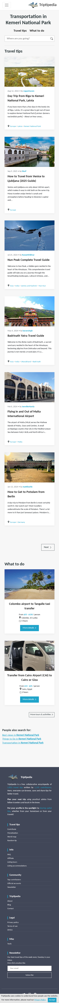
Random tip (12, 841)
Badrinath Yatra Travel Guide (26, 335)
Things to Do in (21, 739)
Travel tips (20, 30)
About (9, 901)
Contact (10, 909)
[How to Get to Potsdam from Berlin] (29, 467)
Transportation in (22, 743)
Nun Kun (42, 286)
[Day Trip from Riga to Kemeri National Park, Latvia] (29, 72)
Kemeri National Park (32, 126)
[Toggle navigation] (6, 5)
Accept (52, 1000)
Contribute (11, 829)
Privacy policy (13, 922)
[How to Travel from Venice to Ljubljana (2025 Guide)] (29, 152)
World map (11, 837)
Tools (9, 944)
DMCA (10, 930)
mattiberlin (28, 487)
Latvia (20, 126)
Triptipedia (47, 5)
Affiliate (10, 858)
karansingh (28, 331)
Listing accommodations (17, 866)
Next (46, 547)
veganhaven (28, 91)
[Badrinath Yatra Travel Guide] (29, 311)
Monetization (12, 833)
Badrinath (37, 362)
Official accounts (14, 883)
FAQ (9, 855)
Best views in (20, 735)
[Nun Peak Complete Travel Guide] (29, 235)
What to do (37, 30)
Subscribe (29, 975)
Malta (20, 442)
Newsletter (11, 887)
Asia (11, 286)
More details (28, 628)
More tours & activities (40, 714)
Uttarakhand (26, 362)
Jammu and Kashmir (29, 286)
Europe (13, 126)
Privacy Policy (40, 1000)
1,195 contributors (42, 787)
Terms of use (12, 926)
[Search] (51, 39)
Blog (9, 905)
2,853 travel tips (15, 787)
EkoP (24, 171)
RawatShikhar (28, 255)
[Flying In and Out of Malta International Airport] (29, 387)
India (17, 286)
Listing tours (12, 862)
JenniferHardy (28, 407)
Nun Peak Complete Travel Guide (28, 260)
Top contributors (14, 880)
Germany (21, 522)
